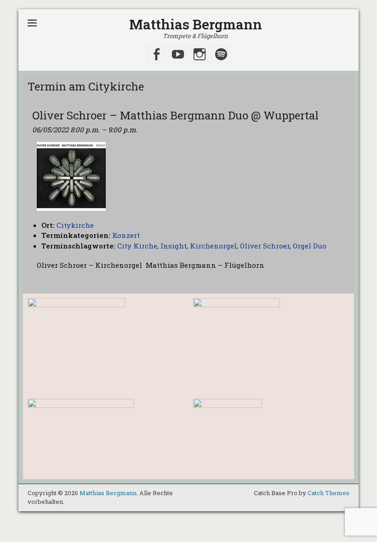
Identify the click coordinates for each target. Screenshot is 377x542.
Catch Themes (328, 493)
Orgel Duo (309, 245)
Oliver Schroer (265, 245)
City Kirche (137, 245)
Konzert (126, 235)
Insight (173, 245)
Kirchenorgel (213, 245)
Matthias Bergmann (195, 24)
